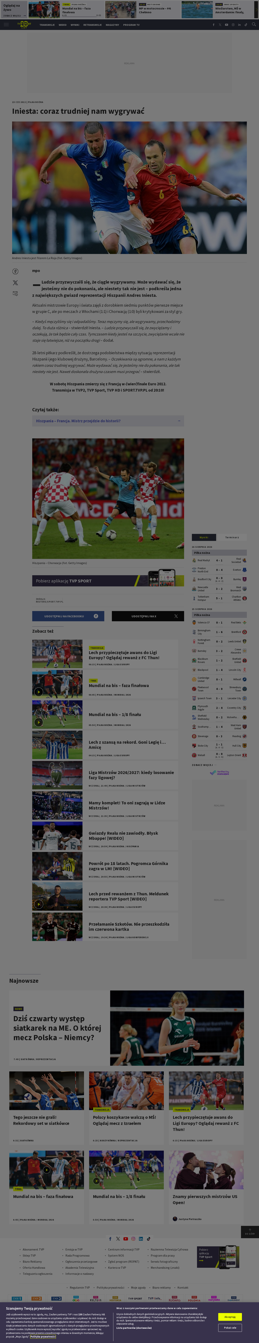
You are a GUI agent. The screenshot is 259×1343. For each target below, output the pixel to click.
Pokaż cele (230, 1327)
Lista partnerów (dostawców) (134, 1328)
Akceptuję (230, 1317)
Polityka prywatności (43, 1336)
